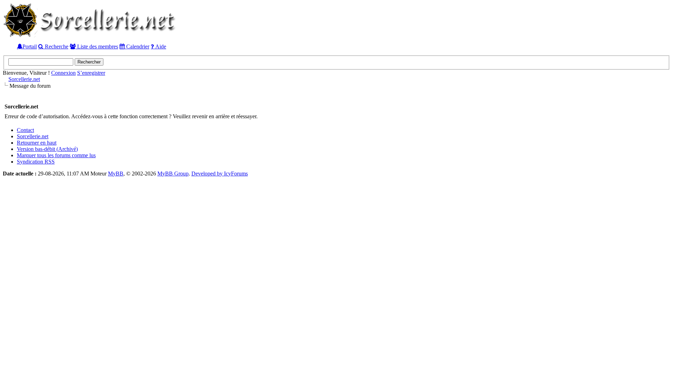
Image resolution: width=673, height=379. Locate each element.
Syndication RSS (36, 162)
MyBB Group (173, 174)
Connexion (63, 73)
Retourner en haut (36, 143)
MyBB (115, 174)
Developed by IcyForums (219, 174)
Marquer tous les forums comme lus (56, 155)
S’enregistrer (91, 73)
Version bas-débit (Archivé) (47, 149)
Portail (29, 46)
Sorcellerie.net (24, 79)
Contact (25, 130)
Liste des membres (97, 46)
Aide (160, 46)
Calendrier (137, 46)
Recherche (55, 46)
